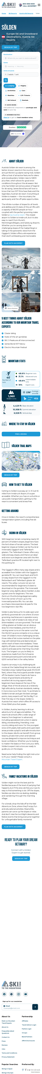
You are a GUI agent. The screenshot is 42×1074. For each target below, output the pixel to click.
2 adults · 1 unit (13, 75)
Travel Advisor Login (29, 1025)
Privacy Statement (8, 1057)
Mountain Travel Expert (12, 759)
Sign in (6, 117)
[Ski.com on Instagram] (18, 994)
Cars (23, 90)
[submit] (35, 1007)
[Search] (6, 80)
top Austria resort (17, 215)
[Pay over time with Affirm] (17, 134)
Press (4, 1041)
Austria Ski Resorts (26, 13)
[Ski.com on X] (11, 994)
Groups (24, 1033)
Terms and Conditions (9, 1053)
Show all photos (12, 308)
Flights (23, 86)
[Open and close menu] (39, 5)
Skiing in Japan (7, 1069)
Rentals (25, 100)
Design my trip (21, 859)
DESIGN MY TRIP (10, 475)
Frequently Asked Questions (8, 1032)
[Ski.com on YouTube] (25, 994)
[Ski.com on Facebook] (4, 994)
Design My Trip (10, 47)
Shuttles (11, 95)
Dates (6, 62)
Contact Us (5, 1037)
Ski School (12, 100)
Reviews (5, 1045)
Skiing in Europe (7, 1073)
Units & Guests (9, 71)
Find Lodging (21, 434)
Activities (11, 90)
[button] (21, 259)
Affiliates (25, 1021)
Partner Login (26, 1029)
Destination (8, 54)
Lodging (11, 86)
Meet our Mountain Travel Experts (8, 1022)
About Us (5, 1027)
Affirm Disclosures (28, 1041)
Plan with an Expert (13, 243)
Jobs (3, 1049)
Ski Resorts (13, 13)
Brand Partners (27, 1037)
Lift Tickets (25, 95)
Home (4, 13)
